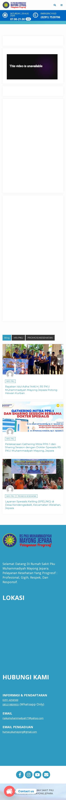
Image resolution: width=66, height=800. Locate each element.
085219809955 (11, 704)
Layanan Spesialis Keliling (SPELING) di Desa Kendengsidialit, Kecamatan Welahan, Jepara (33, 505)
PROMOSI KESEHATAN (40, 337)
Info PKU (18, 337)
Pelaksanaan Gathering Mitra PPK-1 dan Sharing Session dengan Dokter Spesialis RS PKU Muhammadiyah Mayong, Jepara (33, 447)
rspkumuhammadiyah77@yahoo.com (23, 718)
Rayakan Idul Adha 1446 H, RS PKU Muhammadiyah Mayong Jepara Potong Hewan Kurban (31, 390)
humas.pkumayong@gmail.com (20, 731)
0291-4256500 (10, 700)
